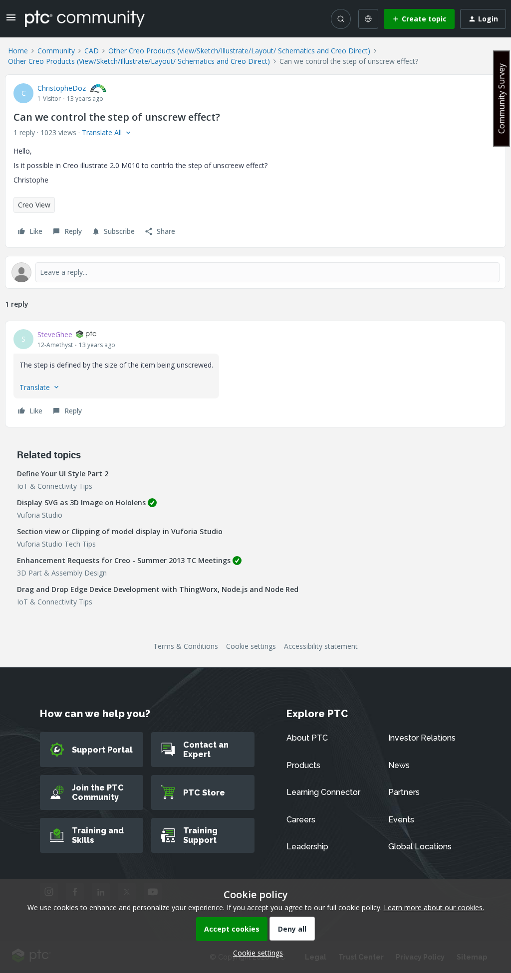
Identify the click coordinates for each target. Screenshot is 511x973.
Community (56, 50)
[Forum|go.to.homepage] (85, 18)
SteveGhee (54, 334)
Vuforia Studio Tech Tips (56, 544)
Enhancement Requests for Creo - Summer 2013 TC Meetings (124, 560)
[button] (11, 20)
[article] (255, 374)
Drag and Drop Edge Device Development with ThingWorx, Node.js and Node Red (157, 589)
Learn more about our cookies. (434, 907)
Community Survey (501, 98)
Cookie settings (251, 646)
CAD (91, 50)
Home (18, 50)
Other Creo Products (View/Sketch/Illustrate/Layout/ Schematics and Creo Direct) (239, 50)
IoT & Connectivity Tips (54, 486)
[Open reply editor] (255, 272)
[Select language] (368, 19)
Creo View (34, 204)
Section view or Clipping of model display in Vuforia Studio (120, 531)
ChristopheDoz (61, 88)
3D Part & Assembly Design (62, 573)
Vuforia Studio (39, 515)
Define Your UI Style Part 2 (62, 473)
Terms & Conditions (185, 646)
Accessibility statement (321, 646)
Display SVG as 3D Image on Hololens (81, 502)
